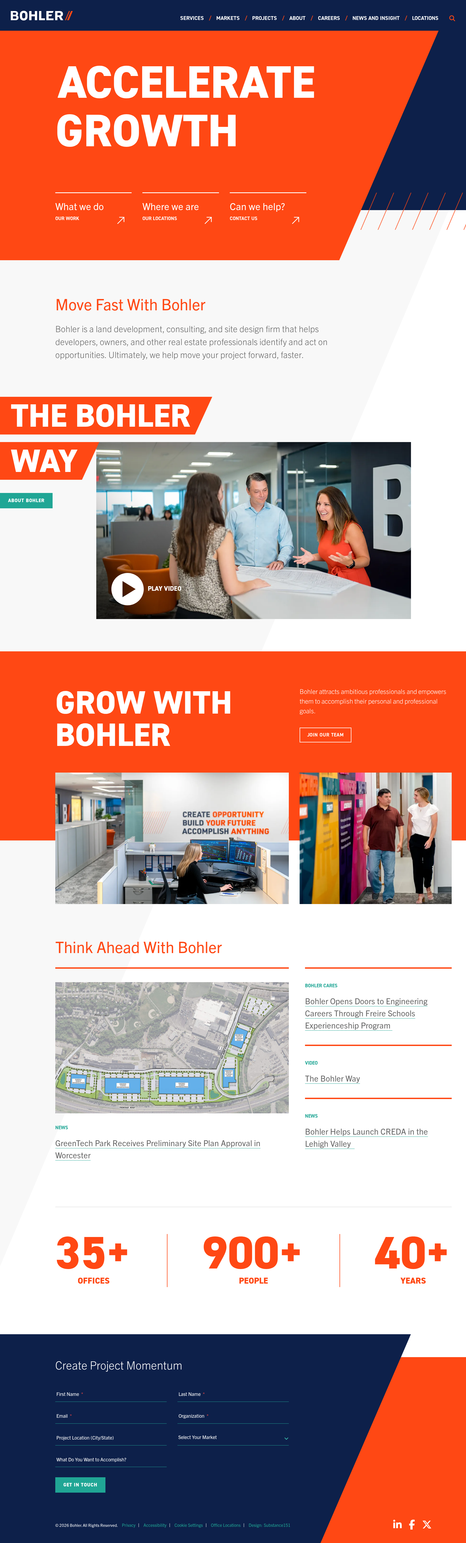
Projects (264, 18)
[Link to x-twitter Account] (427, 1524)
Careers (329, 18)
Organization (193, 1416)
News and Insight (376, 18)
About (297, 18)
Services (192, 18)
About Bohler (26, 500)
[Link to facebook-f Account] (412, 1524)
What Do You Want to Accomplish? (91, 1459)
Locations (425, 18)
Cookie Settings (188, 1525)
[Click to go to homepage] (42, 15)
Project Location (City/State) (85, 1437)
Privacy (128, 1525)
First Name (69, 1394)
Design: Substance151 (269, 1525)
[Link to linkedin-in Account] (397, 1524)
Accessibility (154, 1525)
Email (64, 1416)
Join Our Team (325, 735)
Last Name (192, 1394)
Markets (228, 18)
